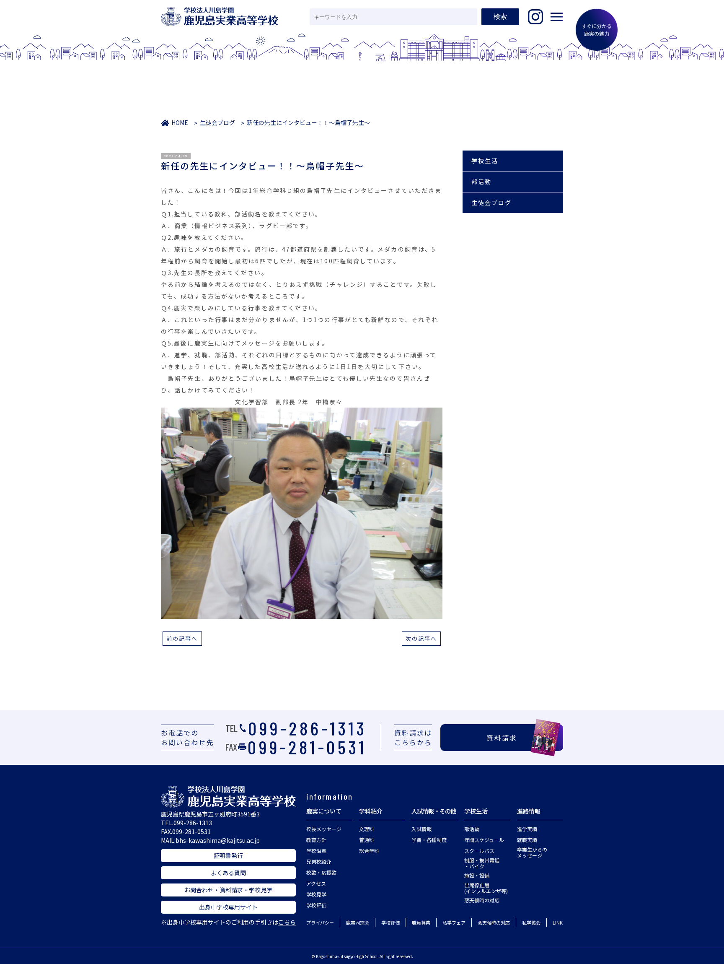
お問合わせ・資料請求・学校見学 (228, 890)
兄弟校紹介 (318, 861)
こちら (287, 922)
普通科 (366, 839)
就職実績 (527, 839)
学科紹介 (371, 811)
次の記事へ (421, 638)
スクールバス (479, 850)
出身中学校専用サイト (228, 907)
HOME (179, 122)
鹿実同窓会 (357, 922)
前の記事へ (182, 638)
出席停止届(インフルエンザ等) (486, 887)
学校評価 (316, 905)
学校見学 (316, 894)
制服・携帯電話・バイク (481, 863)
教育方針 (316, 839)
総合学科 (369, 850)
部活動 (481, 181)
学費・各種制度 (429, 839)
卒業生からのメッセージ (532, 852)
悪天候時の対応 (481, 900)
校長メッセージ (323, 828)
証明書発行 (228, 855)
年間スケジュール (484, 839)
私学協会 (531, 922)
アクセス (316, 883)
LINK (558, 922)
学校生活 (484, 160)
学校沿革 (316, 850)
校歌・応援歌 (321, 872)
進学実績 (527, 828)
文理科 (366, 828)
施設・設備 (476, 875)
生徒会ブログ (217, 122)
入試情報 (421, 828)
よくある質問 (228, 872)
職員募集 (421, 922)
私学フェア (453, 922)
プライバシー (320, 922)
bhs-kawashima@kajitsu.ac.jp (218, 840)
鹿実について (323, 811)
